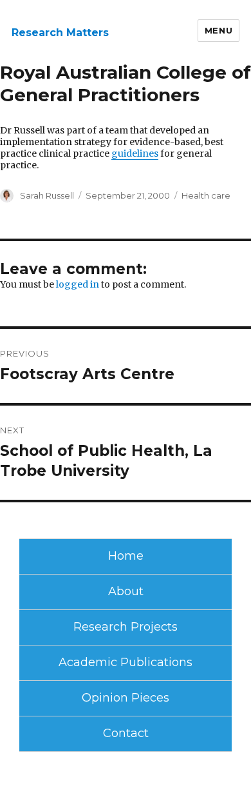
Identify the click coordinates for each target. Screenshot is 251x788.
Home (126, 556)
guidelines (134, 153)
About (126, 591)
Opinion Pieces (125, 698)
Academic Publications (125, 662)
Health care (205, 195)
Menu (218, 30)
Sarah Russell (47, 195)
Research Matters (60, 32)
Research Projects (125, 627)
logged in (77, 284)
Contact (126, 733)
